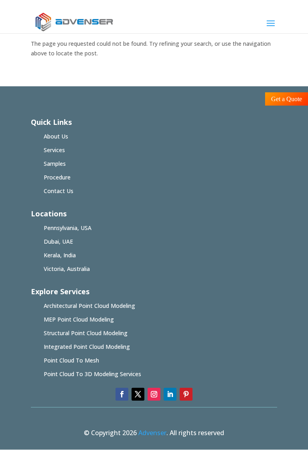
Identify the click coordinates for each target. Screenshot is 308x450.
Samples (55, 163)
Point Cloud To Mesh (71, 360)
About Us (56, 136)
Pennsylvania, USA (67, 228)
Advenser (152, 432)
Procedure (57, 177)
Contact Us (58, 191)
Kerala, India (60, 255)
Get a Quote (286, 99)
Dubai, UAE (58, 241)
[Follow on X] (138, 394)
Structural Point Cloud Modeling (86, 333)
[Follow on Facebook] (122, 394)
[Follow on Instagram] (154, 394)
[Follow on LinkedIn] (170, 394)
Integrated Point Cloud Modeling (87, 346)
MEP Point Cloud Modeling (79, 319)
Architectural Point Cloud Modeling (89, 306)
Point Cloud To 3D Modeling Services (92, 374)
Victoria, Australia (67, 269)
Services (54, 150)
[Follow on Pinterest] (186, 394)
